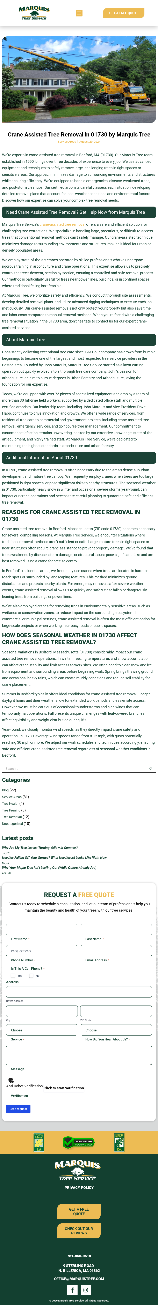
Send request (18, 1109)
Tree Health (10, 804)
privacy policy (79, 1187)
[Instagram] (86, 1290)
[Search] (152, 769)
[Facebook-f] (72, 1290)
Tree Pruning (11, 810)
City (8, 1020)
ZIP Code (85, 1020)
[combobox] (75, 769)
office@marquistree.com (79, 1279)
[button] (79, 13)
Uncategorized (12, 824)
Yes (19, 975)
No (38, 975)
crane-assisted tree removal (62, 224)
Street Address (14, 1000)
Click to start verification (64, 1088)
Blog (5, 790)
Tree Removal (12, 817)
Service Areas (67, 141)
